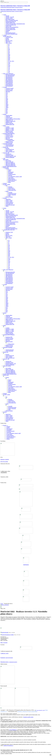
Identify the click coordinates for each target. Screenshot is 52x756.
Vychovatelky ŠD (9, 203)
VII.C (7, 100)
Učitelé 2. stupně (9, 201)
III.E (9, 58)
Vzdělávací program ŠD (10, 121)
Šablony (9, 169)
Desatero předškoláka (10, 157)
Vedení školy (8, 199)
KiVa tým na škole (4, 461)
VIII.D (7, 107)
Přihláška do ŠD (9, 122)
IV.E (9, 66)
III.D (9, 57)
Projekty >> (5, 425)
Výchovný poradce (9, 135)
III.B (9, 55)
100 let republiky (11, 178)
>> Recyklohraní (9, 428)
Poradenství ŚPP (9, 134)
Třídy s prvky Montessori (8, 269)
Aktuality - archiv (9, 18)
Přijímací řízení (11, 140)
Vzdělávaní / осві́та (4, 653)
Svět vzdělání (8, 160)
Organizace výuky (9, 37)
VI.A (7, 92)
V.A (9, 67)
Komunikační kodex (12, 193)
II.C (9, 50)
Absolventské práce (12, 190)
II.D (9, 52)
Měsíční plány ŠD (9, 120)
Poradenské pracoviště (10, 204)
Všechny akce (3, 639)
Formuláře (10, 192)
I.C (8, 46)
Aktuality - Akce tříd (10, 16)
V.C (9, 70)
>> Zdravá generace (10, 437)
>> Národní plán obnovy (11, 436)
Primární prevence (9, 141)
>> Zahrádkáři (8, 429)
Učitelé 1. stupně (9, 200)
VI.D (7, 96)
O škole (4, 208)
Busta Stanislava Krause (10, 32)
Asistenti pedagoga (9, 202)
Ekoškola (5, 393)
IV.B (9, 63)
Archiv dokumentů (9, 146)
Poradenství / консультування (7, 657)
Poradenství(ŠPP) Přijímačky (9, 334)
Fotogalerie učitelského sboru (11, 33)
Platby (9, 195)
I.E (8, 47)
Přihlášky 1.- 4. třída (10, 129)
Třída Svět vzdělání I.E (10, 163)
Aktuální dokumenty (10, 144)
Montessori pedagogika (10, 74)
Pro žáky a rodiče (6, 394)
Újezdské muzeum (12, 174)
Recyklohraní (11, 172)
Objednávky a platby (10, 127)
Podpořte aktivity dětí (10, 124)
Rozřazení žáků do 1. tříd (11, 156)
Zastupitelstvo (11, 187)
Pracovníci (8, 138)
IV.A (9, 62)
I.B (8, 45)
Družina (4, 312)
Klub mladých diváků (10, 19)
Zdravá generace (11, 181)
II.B (9, 49)
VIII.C (7, 106)
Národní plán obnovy (12, 180)
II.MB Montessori (9, 81)
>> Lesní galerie (9, 434)
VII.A (7, 98)
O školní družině (9, 117)
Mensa (9, 182)
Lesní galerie (10, 177)
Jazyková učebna (9, 90)
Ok (1, 718)
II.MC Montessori (9, 82)
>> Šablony (8, 426)
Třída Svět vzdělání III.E (10, 165)
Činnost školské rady (10, 149)
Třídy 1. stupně (9, 43)
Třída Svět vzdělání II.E (10, 164)
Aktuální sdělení (9, 115)
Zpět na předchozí (5, 604)
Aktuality (7, 15)
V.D (9, 71)
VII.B (7, 99)
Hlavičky (7, 39)
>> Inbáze (8, 427)
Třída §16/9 (8, 41)
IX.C (7, 110)
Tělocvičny (8, 91)
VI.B (7, 93)
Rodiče (7, 191)
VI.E (7, 97)
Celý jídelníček (3, 472)
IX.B (7, 109)
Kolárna (7, 38)
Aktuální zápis (8, 153)
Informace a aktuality (5, 459)
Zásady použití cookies (32, 711)
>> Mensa (8, 439)
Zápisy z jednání (9, 150)
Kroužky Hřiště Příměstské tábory (10, 373)
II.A (9, 48)
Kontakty (7, 148)
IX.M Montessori (9, 86)
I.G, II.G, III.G (11, 61)
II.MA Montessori (9, 80)
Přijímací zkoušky (9, 139)
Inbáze (9, 170)
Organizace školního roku (11, 24)
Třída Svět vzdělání (7, 365)
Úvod (2, 603)
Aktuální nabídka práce (10, 22)
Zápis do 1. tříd (6, 359)
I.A (8, 44)
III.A (9, 54)
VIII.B (7, 105)
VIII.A (7, 104)
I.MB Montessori (9, 78)
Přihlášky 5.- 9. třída (10, 130)
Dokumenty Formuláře (7, 347)
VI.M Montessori (9, 83)
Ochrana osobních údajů (10, 29)
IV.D (9, 65)
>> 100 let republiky (10, 435)
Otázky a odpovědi (9, 123)
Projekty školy (6, 375)
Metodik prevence (9, 136)
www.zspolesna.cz (13, 729)
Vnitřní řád (8, 116)
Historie (7, 31)
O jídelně (7, 126)
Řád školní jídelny (9, 131)
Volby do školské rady (10, 151)
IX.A (7, 108)
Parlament (10, 186)
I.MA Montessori (9, 76)
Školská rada (5, 352)
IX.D (7, 112)
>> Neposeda (8, 432)
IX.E (7, 113)
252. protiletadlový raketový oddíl (15, 176)
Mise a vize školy (4, 642)
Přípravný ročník (9, 40)
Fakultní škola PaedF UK (11, 21)
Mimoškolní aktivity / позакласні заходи (9, 661)
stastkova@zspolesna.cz (8, 745)
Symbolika (8, 30)
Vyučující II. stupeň (9, 88)
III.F (9, 60)
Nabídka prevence (9, 142)
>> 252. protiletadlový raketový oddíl (13, 433)
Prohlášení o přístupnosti (22, 711)
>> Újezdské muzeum (10, 431)
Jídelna (7, 206)
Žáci (6, 185)
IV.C (9, 64)
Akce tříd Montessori (10, 75)
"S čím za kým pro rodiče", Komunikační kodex (15, 23)
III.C (9, 56)
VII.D (7, 101)
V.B (9, 69)
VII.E (7, 103)
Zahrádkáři (10, 173)
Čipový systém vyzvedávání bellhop (13, 118)
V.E (9, 72)
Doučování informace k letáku (8, 634)
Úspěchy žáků (8, 26)
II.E (9, 53)
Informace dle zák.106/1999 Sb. (12, 27)
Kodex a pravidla (11, 189)
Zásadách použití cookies (28, 717)
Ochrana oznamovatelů (10, 28)
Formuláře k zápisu (9, 155)
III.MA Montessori (9, 84)
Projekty (7, 168)
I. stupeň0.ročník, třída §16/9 (9, 229)
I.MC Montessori (9, 79)
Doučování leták (5, 632)
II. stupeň (5, 284)
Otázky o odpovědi (9, 161)
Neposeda (10, 175)
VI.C (7, 95)
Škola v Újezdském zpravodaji (12, 20)
